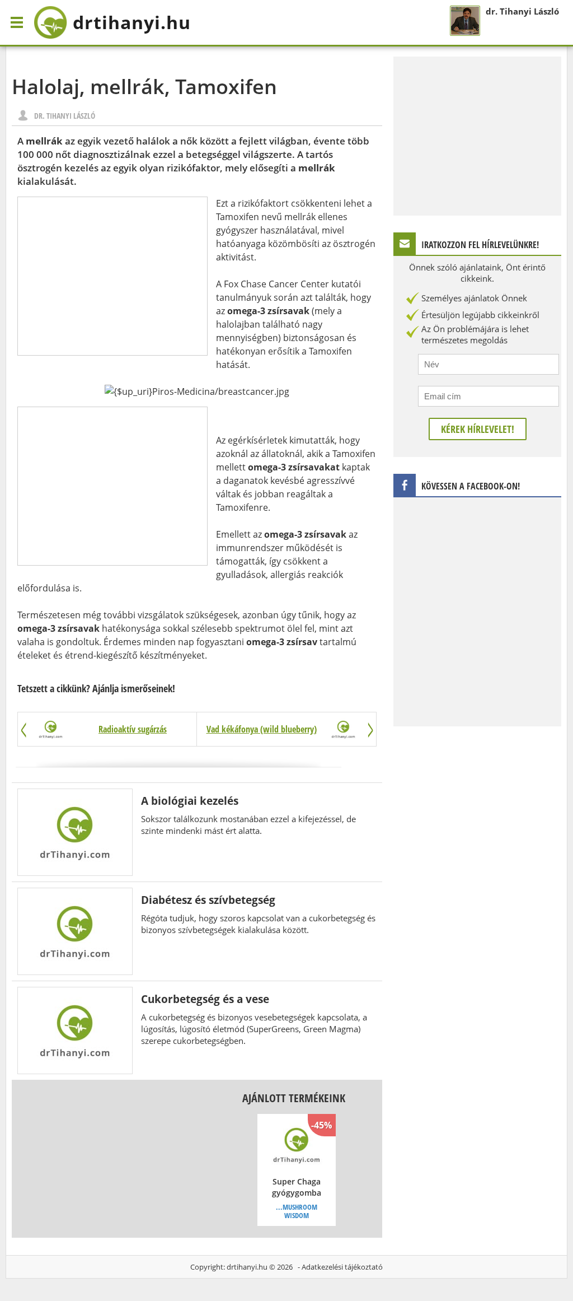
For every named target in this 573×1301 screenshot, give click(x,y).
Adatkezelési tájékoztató (342, 1267)
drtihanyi (132, 22)
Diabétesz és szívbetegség (208, 900)
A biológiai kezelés (189, 801)
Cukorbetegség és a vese (205, 999)
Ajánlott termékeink (293, 1098)
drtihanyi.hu (247, 1267)
